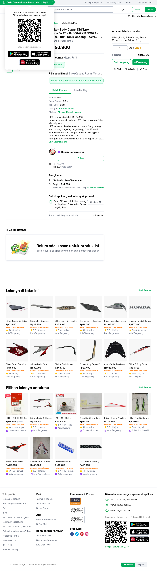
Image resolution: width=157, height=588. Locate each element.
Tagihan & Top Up (44, 499)
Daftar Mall (41, 524)
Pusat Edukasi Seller (46, 519)
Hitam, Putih (57, 64)
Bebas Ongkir (42, 508)
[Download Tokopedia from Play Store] (139, 525)
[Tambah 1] (125, 48)
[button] (142, 16)
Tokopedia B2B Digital (12, 522)
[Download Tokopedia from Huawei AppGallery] (139, 539)
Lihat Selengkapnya (58, 142)
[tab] (60, 90)
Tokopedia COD (43, 503)
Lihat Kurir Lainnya (95, 187)
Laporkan (99, 215)
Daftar (150, 9)
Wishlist (132, 69)
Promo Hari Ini (9, 540)
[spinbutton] (119, 47)
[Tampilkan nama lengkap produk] (101, 37)
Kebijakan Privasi (44, 544)
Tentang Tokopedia (93, 2)
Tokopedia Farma (10, 536)
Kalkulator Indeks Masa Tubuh (16, 531)
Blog (4, 513)
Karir (4, 508)
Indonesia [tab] (128, 564)
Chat (119, 69)
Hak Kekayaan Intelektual (14, 503)
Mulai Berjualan (114, 2)
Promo (129, 2)
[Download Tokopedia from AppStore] (139, 532)
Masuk (138, 9)
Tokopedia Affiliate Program (15, 517)
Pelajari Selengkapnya (115, 546)
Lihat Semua (144, 290)
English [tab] (141, 564)
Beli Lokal (7, 545)
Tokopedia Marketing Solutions (17, 526)
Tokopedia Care (145, 2)
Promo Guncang (10, 549)
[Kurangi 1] (114, 48)
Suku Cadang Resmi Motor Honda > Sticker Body (76, 80)
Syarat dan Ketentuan (46, 540)
